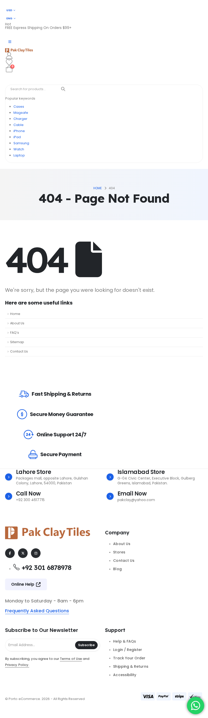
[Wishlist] (9, 62)
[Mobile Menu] (9, 42)
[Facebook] (10, 553)
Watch (18, 149)
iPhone (19, 131)
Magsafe (20, 112)
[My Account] (9, 55)
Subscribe (86, 645)
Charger (20, 118)
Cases (18, 106)
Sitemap (17, 342)
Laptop (19, 155)
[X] (23, 553)
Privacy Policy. (17, 664)
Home (15, 314)
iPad (17, 137)
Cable (18, 124)
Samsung (21, 143)
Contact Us (19, 351)
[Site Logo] (19, 50)
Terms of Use (71, 658)
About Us (17, 323)
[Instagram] (36, 553)
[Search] (63, 89)
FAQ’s (14, 332)
